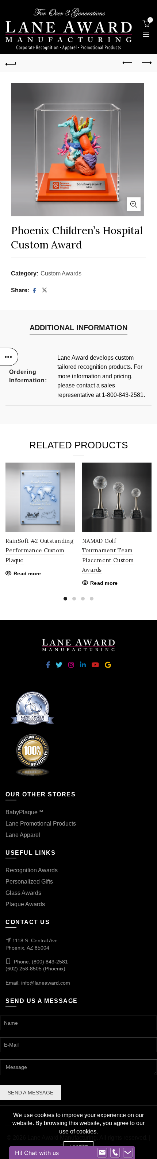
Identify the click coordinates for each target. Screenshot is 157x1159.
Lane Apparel (22, 835)
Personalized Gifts (29, 881)
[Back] (11, 63)
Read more (27, 573)
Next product (146, 63)
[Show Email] (102, 1153)
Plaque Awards (25, 904)
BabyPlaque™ (24, 812)
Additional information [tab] (78, 328)
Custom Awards (61, 273)
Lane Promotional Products (40, 823)
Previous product (128, 63)
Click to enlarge (134, 204)
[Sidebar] (9, 357)
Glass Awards (23, 893)
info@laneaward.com (45, 983)
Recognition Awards (31, 870)
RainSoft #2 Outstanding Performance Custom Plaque (39, 550)
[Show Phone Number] (115, 1153)
